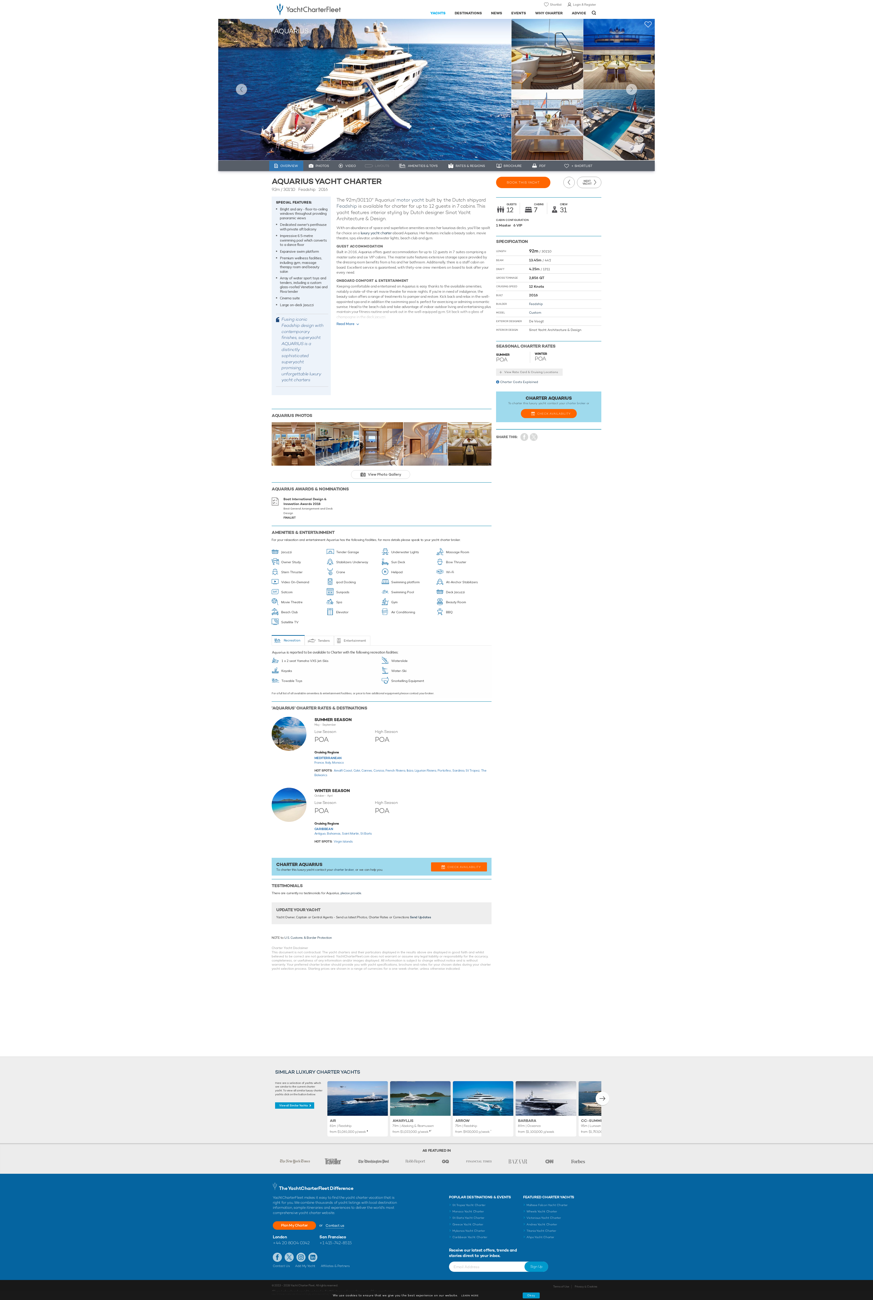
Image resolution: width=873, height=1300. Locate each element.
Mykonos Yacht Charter (468, 1231)
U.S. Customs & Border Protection (308, 938)
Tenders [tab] (324, 641)
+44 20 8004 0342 (291, 1242)
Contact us (335, 1225)
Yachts (438, 13)
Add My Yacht (305, 1266)
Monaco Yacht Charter (468, 1211)
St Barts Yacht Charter (468, 1218)
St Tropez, (473, 770)
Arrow (462, 1120)
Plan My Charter (294, 1225)
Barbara (527, 1120)
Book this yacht (523, 182)
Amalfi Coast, (343, 770)
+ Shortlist (581, 166)
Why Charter (549, 13)
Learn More (470, 1295)
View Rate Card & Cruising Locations (531, 372)
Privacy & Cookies (586, 1286)
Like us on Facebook (277, 1257)
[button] (602, 1098)
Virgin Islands (343, 841)
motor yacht (410, 200)
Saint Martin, (351, 833)
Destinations (468, 13)
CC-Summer (593, 1120)
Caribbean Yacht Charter (469, 1237)
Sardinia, (459, 770)
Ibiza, (411, 770)
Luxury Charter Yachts (288, 24)
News (496, 13)
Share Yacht (534, 437)
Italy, (328, 762)
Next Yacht (631, 89)
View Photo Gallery (384, 474)
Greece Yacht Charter (467, 1224)
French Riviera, (396, 770)
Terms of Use (561, 1286)
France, (319, 762)
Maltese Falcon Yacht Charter (547, 1205)
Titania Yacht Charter (541, 1231)
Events (518, 13)
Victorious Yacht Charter (544, 1218)
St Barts (366, 833)
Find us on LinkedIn (312, 1257)
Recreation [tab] (292, 640)
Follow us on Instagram (301, 1257)
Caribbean (323, 829)
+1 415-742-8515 (335, 1242)
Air (333, 1120)
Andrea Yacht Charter (542, 1224)
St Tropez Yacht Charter (469, 1205)
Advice (579, 13)
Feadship (346, 206)
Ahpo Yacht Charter (540, 1237)
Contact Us (281, 1266)
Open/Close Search (594, 13)
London (280, 1236)
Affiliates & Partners (335, 1266)
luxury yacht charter (376, 233)
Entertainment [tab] (355, 641)
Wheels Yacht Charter (542, 1211)
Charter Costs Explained (519, 382)
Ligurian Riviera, (426, 770)
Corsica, (380, 770)
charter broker (344, 870)
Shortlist (556, 4)
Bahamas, (334, 833)
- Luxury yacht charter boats (323, 9)
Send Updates (420, 917)
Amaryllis (403, 1120)
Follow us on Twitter (289, 1257)
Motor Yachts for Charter (322, 24)
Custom (535, 312)
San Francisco (332, 1236)
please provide (351, 893)
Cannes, (367, 770)
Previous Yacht (241, 89)
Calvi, (358, 770)
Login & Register (584, 4)
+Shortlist (648, 24)
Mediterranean (327, 758)
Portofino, (445, 770)
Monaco (338, 762)
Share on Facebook (524, 437)
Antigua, (320, 833)
